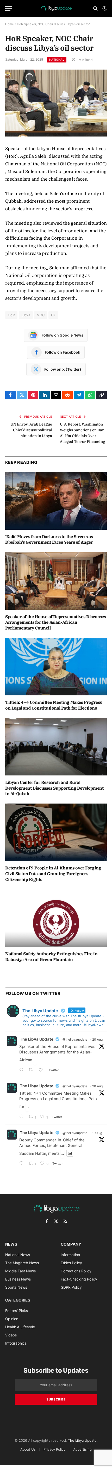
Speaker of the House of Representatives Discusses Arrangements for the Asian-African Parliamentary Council (55, 622)
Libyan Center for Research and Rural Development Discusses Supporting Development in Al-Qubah (54, 788)
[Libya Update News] (56, 8)
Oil (53, 315)
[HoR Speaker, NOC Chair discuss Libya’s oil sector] (56, 103)
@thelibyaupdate (75, 1039)
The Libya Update (36, 1039)
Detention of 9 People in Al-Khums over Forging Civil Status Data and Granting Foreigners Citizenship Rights (53, 873)
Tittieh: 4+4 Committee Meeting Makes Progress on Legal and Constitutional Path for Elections (53, 705)
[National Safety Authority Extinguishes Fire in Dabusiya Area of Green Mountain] (56, 918)
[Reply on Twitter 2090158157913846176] (22, 1163)
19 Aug (97, 1133)
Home (9, 24)
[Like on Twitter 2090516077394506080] (42, 1070)
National (56, 59)
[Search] (95, 8)
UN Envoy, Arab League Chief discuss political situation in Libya (31, 430)
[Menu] (8, 8)
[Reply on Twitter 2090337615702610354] (22, 1117)
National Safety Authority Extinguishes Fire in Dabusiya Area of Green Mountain (51, 956)
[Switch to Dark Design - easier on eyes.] (104, 8)
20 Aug (97, 1039)
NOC (41, 315)
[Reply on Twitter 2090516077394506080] (22, 1070)
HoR (11, 315)
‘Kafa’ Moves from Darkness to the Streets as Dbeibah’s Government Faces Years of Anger (49, 539)
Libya (25, 315)
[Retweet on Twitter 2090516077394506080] (32, 1070)
